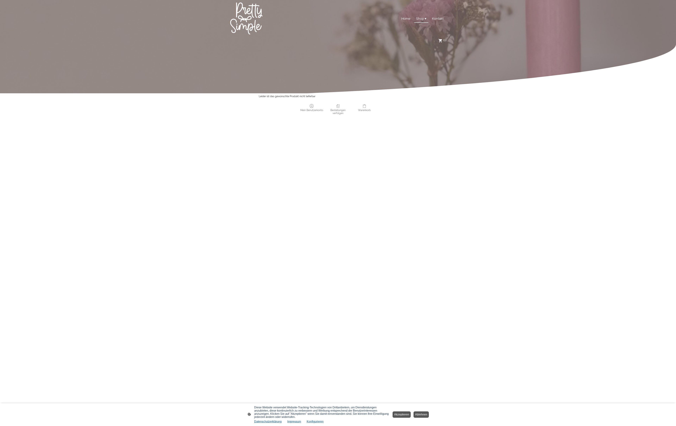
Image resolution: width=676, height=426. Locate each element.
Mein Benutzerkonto (311, 110)
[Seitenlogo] (246, 18)
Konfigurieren (315, 421)
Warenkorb (364, 110)
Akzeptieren (401, 414)
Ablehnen (421, 414)
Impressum (294, 421)
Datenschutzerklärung (268, 421)
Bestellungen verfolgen (338, 112)
